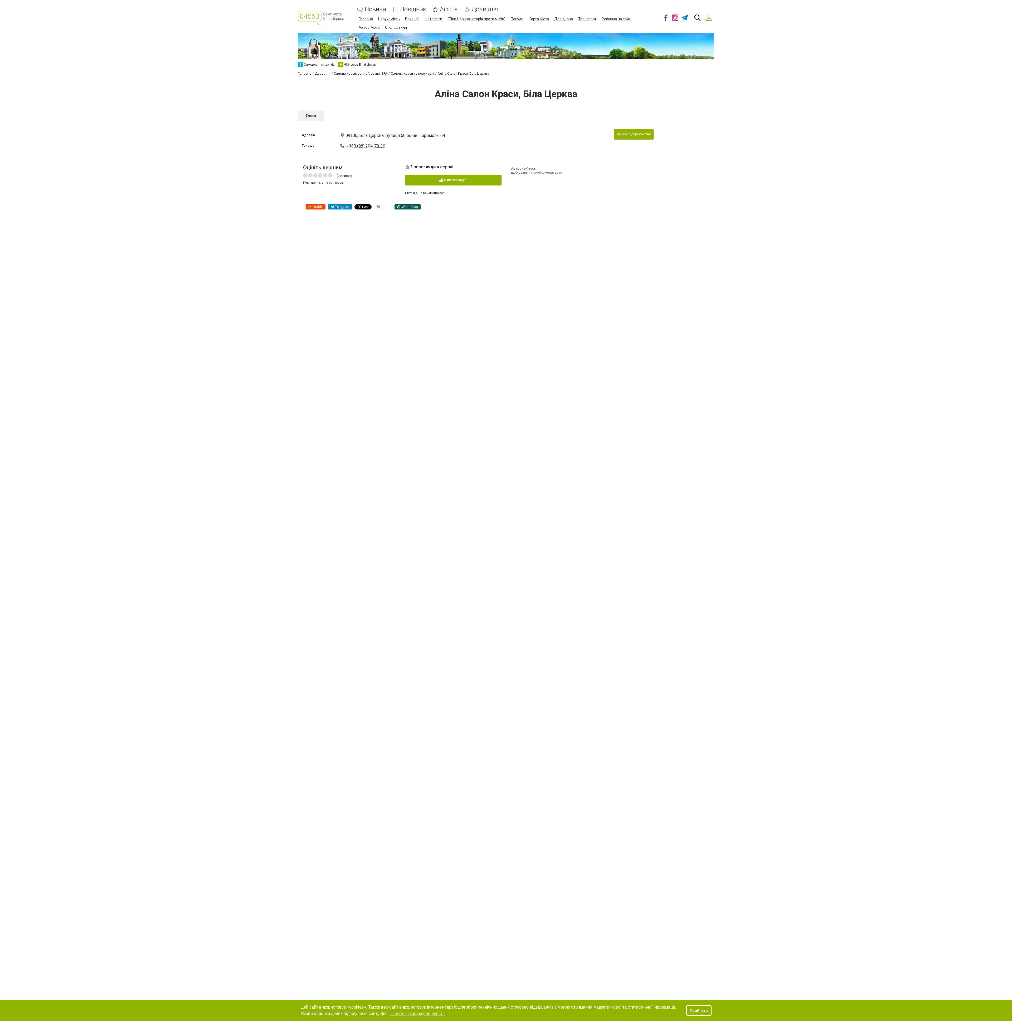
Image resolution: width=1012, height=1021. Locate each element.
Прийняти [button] (699, 1010)
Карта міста (539, 19)
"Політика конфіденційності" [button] (417, 1013)
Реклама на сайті (616, 19)
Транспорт (587, 19)
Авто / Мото (369, 27)
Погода (517, 19)
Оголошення (396, 27)
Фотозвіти (433, 19)
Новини (375, 9)
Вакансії (412, 19)
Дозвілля (484, 9)
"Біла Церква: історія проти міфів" (476, 19)
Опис (311, 115)
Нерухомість (389, 19)
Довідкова (563, 19)
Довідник (413, 9)
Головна (366, 19)
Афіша (449, 9)
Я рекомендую (455, 180)
